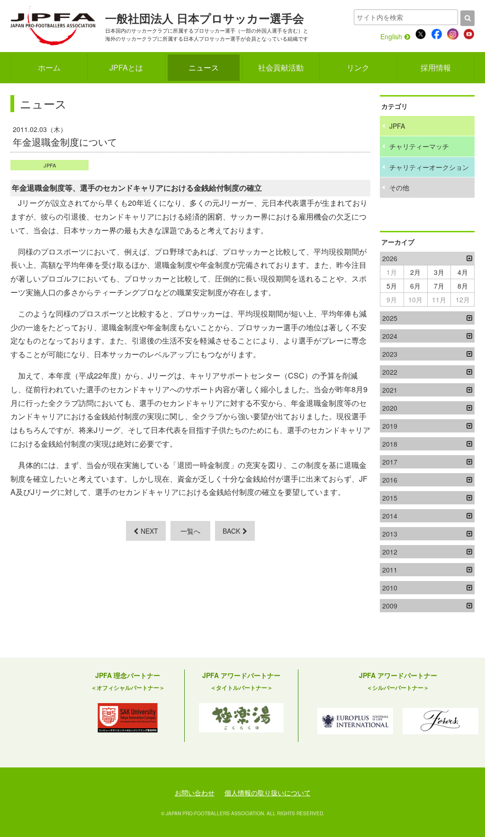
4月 (463, 272)
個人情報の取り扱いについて (268, 792)
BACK (231, 531)
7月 (439, 286)
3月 (439, 272)
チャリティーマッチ (419, 146)
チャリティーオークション (429, 167)
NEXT (149, 531)
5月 (391, 286)
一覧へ (190, 531)
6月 (415, 286)
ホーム (49, 67)
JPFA (50, 165)
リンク (358, 67)
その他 (399, 187)
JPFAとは (126, 67)
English (391, 36)
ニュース (204, 67)
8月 (463, 286)
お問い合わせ (195, 792)
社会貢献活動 (281, 67)
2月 (415, 272)
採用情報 (436, 67)
